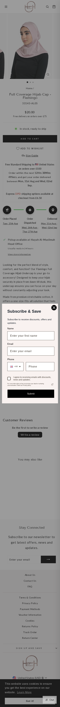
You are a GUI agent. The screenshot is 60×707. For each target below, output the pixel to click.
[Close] (54, 308)
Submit (30, 393)
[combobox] (15, 366)
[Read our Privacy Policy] (52, 384)
